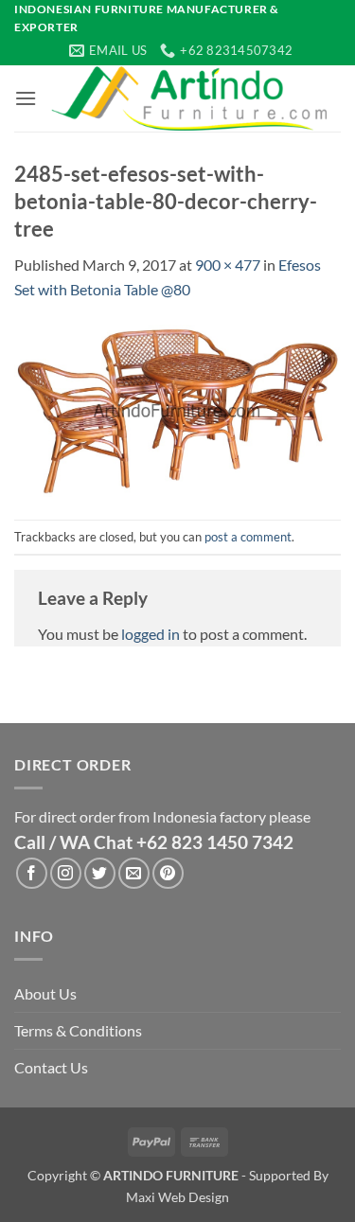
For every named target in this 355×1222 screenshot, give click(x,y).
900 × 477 (227, 265)
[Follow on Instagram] (65, 873)
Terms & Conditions (78, 1030)
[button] (25, 98)
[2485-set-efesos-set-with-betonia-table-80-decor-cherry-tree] (177, 408)
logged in (150, 634)
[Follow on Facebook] (31, 873)
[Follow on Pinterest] (168, 873)
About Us (45, 993)
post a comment (248, 536)
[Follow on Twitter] (99, 873)
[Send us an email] (134, 873)
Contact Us (51, 1067)
